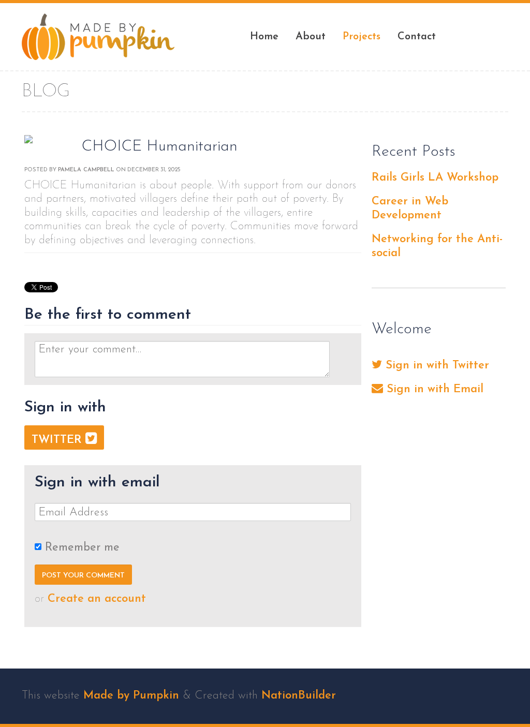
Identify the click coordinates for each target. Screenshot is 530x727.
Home (264, 37)
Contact (417, 37)
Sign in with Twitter (435, 366)
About (311, 37)
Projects (361, 37)
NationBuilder (298, 696)
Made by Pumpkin (131, 696)
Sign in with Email (433, 389)
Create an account (97, 599)
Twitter (58, 440)
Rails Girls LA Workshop (435, 178)
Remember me (82, 548)
